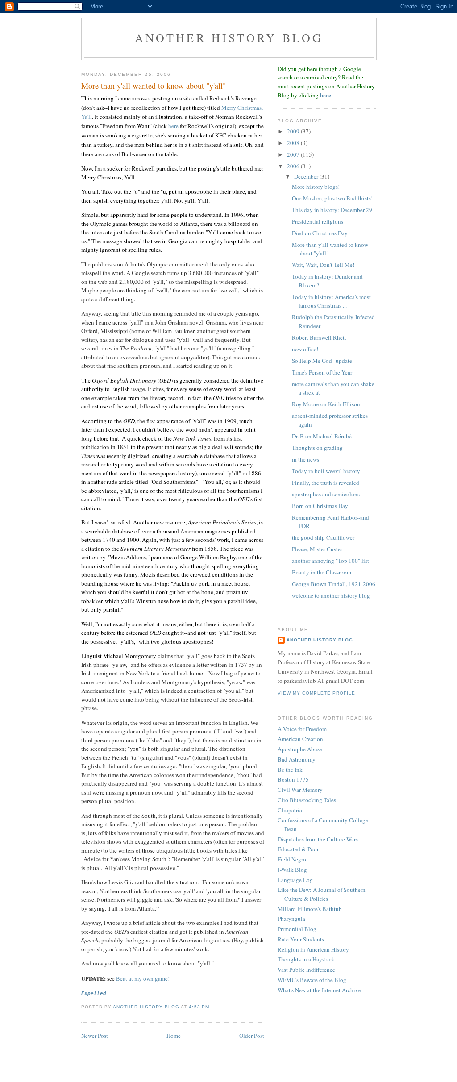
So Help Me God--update (322, 361)
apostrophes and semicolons (326, 494)
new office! (305, 349)
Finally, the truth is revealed (325, 483)
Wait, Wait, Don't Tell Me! (323, 265)
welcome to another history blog (331, 595)
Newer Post (94, 1036)
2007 (294, 154)
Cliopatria (290, 810)
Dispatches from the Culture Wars (318, 839)
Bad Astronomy (297, 759)
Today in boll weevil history (326, 471)
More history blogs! (316, 187)
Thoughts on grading (317, 448)
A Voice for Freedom (302, 729)
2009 (294, 131)
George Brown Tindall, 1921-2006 (333, 584)
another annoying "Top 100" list (330, 561)
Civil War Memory (300, 790)
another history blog (229, 37)
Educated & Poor (298, 849)
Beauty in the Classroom (321, 572)
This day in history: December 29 (332, 210)
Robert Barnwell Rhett (319, 337)
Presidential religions (317, 221)
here (173, 126)
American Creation (300, 739)
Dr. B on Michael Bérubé (322, 436)
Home (173, 1036)
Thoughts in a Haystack (306, 959)
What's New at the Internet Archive (319, 990)
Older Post (251, 1036)
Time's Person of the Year (322, 372)
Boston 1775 (293, 779)
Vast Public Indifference (306, 969)
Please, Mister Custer (317, 549)
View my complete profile (316, 693)
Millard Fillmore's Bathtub (310, 909)
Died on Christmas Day (320, 233)
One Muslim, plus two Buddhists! (332, 198)
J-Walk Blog (292, 870)
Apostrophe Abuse (300, 749)
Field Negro (292, 859)
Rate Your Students (301, 939)
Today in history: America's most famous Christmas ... (331, 301)
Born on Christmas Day (320, 506)
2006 (294, 166)
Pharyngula (291, 919)
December (307, 176)
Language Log (295, 880)
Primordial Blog (297, 929)
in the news (305, 459)
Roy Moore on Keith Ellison (326, 404)
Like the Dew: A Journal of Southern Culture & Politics (322, 894)
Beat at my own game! (143, 978)
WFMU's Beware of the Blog (312, 980)
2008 (294, 143)
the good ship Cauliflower (323, 537)
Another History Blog (320, 639)
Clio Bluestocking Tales (307, 800)
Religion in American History (313, 949)
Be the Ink (290, 770)
